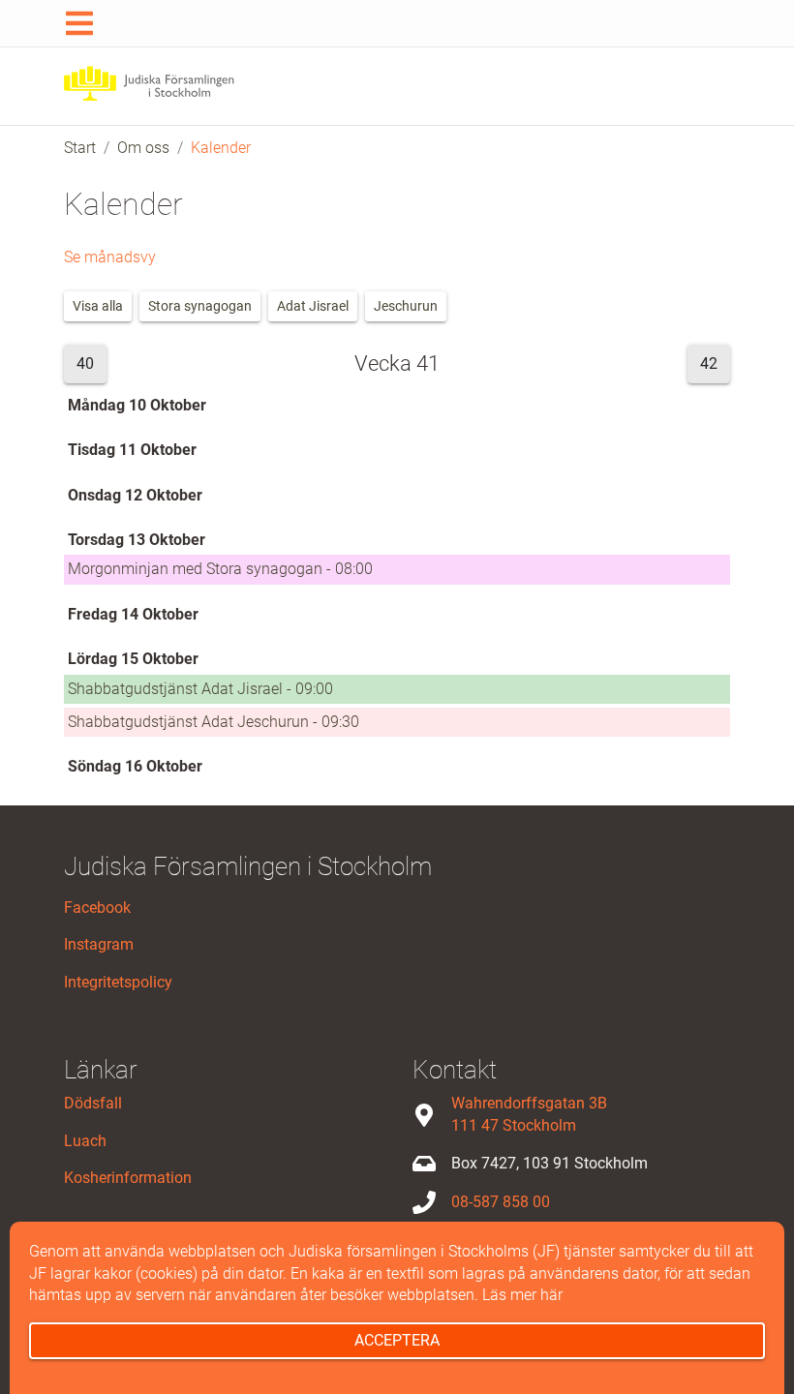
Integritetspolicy (118, 982)
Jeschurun (406, 306)
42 (709, 363)
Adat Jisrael (313, 306)
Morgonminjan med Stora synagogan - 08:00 (220, 569)
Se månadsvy (110, 257)
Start (80, 147)
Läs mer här (522, 1295)
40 (85, 363)
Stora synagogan (200, 306)
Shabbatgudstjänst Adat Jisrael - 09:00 (200, 689)
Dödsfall (93, 1103)
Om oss (143, 147)
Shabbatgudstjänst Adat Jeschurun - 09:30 (213, 721)
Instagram (99, 944)
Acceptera (397, 1340)
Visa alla (98, 306)
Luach (85, 1141)
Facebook (97, 907)
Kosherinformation (128, 1177)
